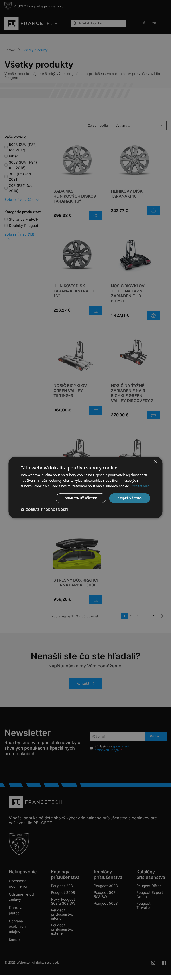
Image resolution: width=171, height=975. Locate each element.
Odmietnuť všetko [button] (80, 498)
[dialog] (85, 487)
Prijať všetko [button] (130, 498)
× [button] (155, 462)
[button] (44, 510)
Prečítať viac (140, 486)
